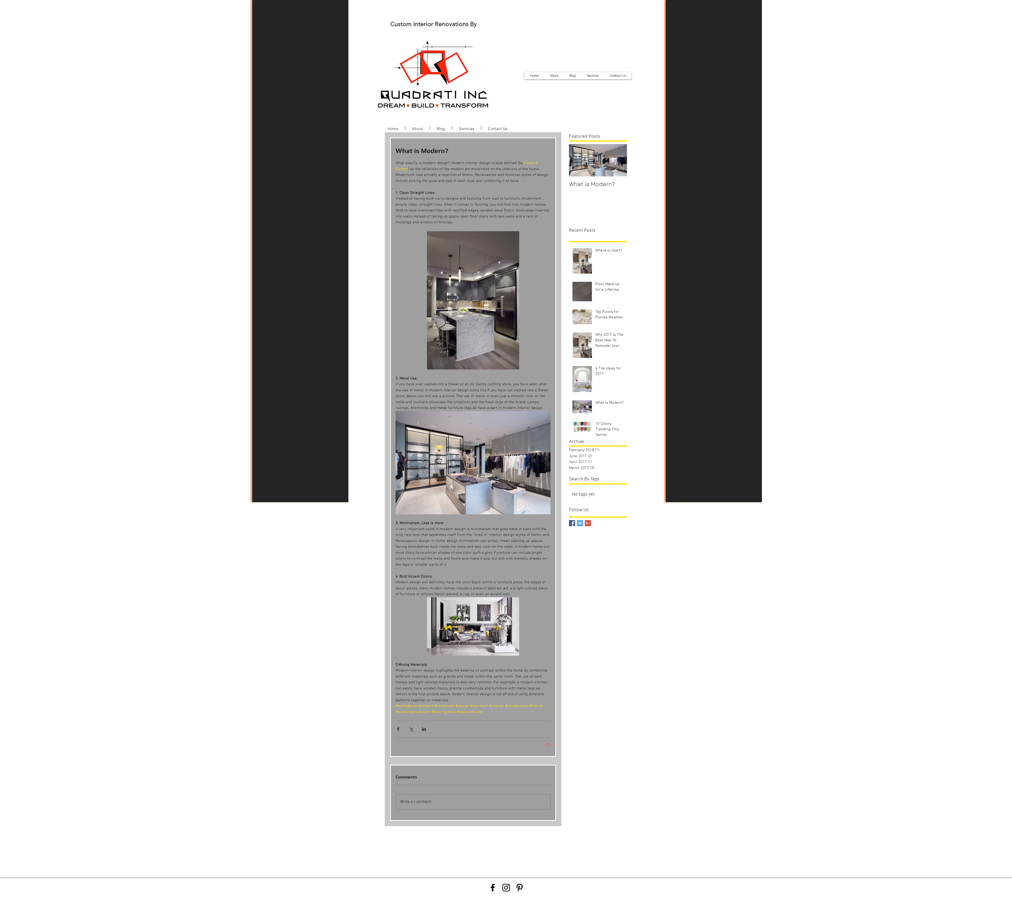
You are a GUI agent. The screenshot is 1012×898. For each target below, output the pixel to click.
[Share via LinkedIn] (423, 729)
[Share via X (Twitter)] (410, 729)
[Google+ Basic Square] (588, 523)
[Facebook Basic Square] (572, 523)
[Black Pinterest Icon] (519, 887)
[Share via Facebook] (398, 729)
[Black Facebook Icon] (493, 887)
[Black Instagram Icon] (506, 887)
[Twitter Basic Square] (580, 523)
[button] (592, 75)
